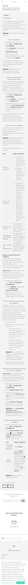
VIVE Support (11, 538)
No (11, 486)
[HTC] (14, 2)
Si (5, 486)
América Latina (15, 550)
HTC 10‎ (19, 538)
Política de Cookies (17, 580)
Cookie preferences (8, 582)
